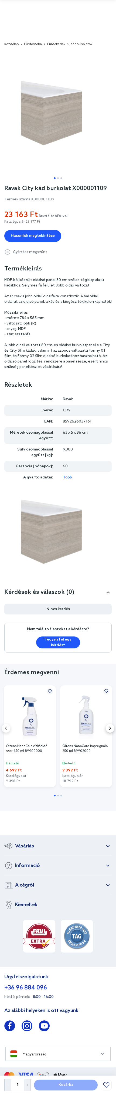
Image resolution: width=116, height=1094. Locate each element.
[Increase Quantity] (27, 1085)
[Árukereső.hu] (77, 936)
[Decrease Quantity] (7, 1085)
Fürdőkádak (56, 44)
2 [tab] (58, 178)
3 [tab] (61, 178)
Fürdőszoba (33, 44)
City (66, 410)
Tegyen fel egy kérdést (58, 642)
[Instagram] (27, 1026)
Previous (6, 728)
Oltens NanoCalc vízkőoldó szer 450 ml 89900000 (26, 748)
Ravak (68, 399)
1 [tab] (55, 178)
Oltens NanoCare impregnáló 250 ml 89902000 (85, 748)
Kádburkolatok (81, 44)
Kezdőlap (11, 44)
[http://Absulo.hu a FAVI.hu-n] (39, 936)
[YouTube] (44, 1026)
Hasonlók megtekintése (33, 236)
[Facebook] (9, 1026)
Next (110, 728)
